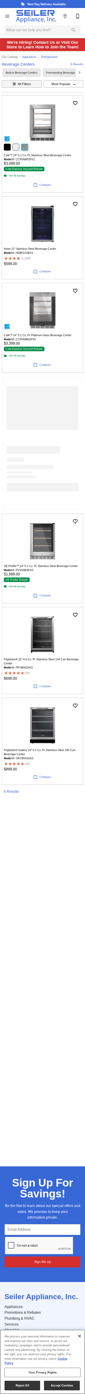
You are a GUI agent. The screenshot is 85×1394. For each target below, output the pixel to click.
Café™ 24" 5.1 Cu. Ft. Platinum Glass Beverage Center (37, 335)
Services (12, 1324)
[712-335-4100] (77, 16)
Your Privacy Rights (42, 1372)
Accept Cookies (62, 1385)
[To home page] (36, 16)
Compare (45, 185)
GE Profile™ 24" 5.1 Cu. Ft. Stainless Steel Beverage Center (41, 566)
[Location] (65, 16)
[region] (42, 1362)
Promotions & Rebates (23, 1312)
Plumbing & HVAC (19, 1318)
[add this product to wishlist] (75, 103)
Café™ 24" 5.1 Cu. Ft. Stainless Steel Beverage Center (37, 155)
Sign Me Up (42, 1262)
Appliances (29, 57)
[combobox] (63, 84)
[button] (7, 16)
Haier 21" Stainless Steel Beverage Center (30, 248)
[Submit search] (74, 30)
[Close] (80, 1336)
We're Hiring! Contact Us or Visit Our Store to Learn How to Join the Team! (43, 44)
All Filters (24, 84)
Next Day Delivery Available (46, 4)
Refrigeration (49, 57)
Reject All (22, 1385)
